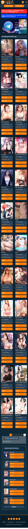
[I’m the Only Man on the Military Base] (21, 373)
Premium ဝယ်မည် (9, 6)
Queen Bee (17, 57)
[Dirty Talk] (7, 243)
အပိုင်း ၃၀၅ (4, 195)
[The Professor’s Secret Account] (21, 145)
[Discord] (19, 519)
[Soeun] (21, 80)
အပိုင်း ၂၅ (4, 101)
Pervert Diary (4, 382)
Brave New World (6, 441)
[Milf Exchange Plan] (21, 178)
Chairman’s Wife (4, 89)
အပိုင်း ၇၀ (18, 133)
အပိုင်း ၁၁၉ (4, 361)
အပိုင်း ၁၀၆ (4, 228)
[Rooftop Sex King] (7, 112)
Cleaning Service (18, 122)
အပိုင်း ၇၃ (4, 133)
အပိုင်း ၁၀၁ (18, 97)
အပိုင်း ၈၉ (4, 329)
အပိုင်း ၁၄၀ (18, 361)
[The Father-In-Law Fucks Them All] (21, 275)
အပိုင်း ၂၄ (18, 423)
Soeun (16, 89)
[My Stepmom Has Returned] (7, 406)
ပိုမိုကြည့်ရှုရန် (14, 506)
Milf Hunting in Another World (7, 285)
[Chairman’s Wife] (7, 80)
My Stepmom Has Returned (7, 415)
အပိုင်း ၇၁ (18, 130)
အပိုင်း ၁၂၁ (4, 293)
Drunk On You (12, 470)
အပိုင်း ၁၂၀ (4, 296)
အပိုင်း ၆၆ (18, 198)
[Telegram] (14, 519)
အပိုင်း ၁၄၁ (18, 358)
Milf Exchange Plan (19, 187)
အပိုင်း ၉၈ (4, 391)
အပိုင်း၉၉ (11, 475)
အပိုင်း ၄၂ (4, 263)
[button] (14, 26)
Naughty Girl (18, 415)
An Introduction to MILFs (6, 317)
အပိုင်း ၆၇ (18, 195)
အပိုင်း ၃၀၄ (4, 198)
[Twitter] (11, 519)
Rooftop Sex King (5, 122)
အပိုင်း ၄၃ (4, 260)
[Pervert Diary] (7, 373)
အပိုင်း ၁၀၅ (4, 231)
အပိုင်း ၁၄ (4, 68)
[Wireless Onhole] (7, 210)
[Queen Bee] (21, 47)
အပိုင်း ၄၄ (4, 423)
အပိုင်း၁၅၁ (12, 491)
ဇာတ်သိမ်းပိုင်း (12, 472)
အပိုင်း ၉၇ (18, 260)
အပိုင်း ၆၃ (18, 394)
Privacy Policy (10, 522)
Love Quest (3, 154)
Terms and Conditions (21, 522)
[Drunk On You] (6, 473)
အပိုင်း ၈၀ (18, 325)
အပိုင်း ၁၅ (4, 65)
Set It (16, 252)
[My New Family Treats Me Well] (7, 340)
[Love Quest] (7, 145)
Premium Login (19, 6)
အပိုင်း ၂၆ (4, 97)
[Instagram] (17, 519)
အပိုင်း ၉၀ (4, 325)
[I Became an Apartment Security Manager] (7, 47)
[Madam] (21, 210)
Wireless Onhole (4, 220)
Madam (17, 220)
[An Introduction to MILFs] (7, 308)
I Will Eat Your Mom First (20, 350)
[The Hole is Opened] (6, 491)
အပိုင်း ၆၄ (18, 391)
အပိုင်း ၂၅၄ (18, 65)
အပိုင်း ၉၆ (18, 263)
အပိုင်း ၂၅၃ (18, 68)
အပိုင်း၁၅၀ (12, 493)
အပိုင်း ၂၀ (4, 166)
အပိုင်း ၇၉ (18, 329)
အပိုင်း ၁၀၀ (18, 101)
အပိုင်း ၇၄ (4, 130)
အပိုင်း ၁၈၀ (18, 228)
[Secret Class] (7, 178)
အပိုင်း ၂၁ (4, 162)
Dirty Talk (3, 252)
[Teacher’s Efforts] (21, 308)
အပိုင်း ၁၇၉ (18, 231)
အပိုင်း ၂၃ (18, 426)
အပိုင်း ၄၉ (18, 296)
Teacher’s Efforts (19, 317)
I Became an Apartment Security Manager (10, 57)
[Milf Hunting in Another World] (7, 275)
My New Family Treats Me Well (7, 350)
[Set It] (21, 243)
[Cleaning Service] (21, 112)
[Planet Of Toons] (7, 2)
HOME (3, 522)
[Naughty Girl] (21, 406)
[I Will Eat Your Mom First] (21, 340)
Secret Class (4, 187)
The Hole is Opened (13, 489)
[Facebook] (9, 519)
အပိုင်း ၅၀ (18, 293)
